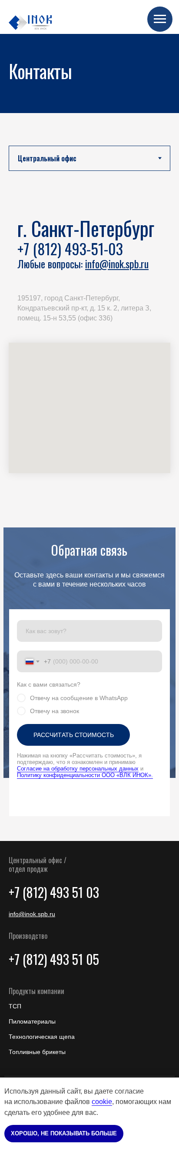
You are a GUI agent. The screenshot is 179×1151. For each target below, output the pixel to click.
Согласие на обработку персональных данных (78, 768)
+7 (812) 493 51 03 (54, 892)
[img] (30, 22)
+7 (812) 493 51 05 (54, 959)
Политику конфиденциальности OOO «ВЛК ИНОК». (85, 775)
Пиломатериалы (32, 1021)
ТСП (15, 1006)
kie (107, 1101)
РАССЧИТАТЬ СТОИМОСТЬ (73, 734)
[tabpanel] (89, 358)
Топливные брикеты (37, 1051)
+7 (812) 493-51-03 (70, 248)
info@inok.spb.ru (117, 263)
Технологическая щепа (42, 1036)
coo (97, 1101)
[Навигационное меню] (160, 19)
